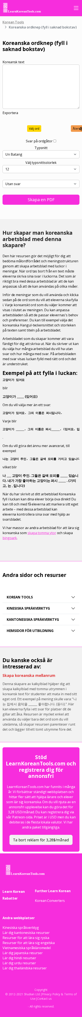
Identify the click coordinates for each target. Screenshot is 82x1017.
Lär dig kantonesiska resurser (26, 932)
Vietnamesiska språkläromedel (27, 948)
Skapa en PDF (41, 199)
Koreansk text (13, 62)
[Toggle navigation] (76, 8)
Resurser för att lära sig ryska (26, 937)
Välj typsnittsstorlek (41, 162)
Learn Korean (14, 891)
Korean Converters (50, 900)
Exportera (10, 112)
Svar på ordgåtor (39, 141)
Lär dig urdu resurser (19, 963)
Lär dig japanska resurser (23, 953)
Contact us (44, 999)
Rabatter (10, 898)
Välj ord (34, 129)
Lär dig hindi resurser (19, 958)
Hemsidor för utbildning (30, 630)
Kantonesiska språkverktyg (33, 619)
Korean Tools (13, 22)
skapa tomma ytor (42, 533)
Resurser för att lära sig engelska (29, 942)
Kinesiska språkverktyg (28, 608)
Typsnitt (41, 147)
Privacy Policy (51, 994)
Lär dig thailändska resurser (25, 968)
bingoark (10, 538)
